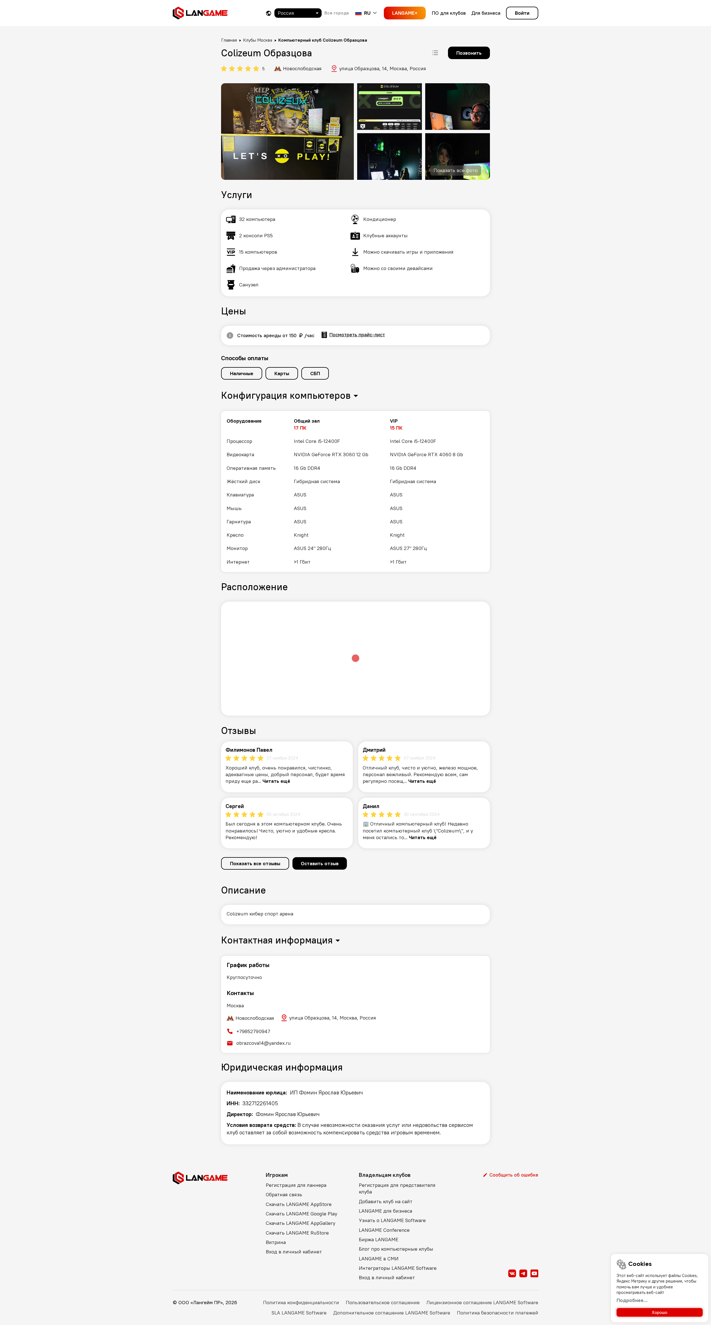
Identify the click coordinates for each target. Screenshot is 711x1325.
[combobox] (298, 13)
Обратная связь (284, 1194)
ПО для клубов (449, 13)
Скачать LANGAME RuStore (297, 1233)
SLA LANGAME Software (299, 1312)
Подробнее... (632, 1300)
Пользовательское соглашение (383, 1302)
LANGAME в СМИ (379, 1258)
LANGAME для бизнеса (385, 1211)
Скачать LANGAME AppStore (299, 1204)
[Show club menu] (435, 53)
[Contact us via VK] (512, 1273)
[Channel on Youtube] (534, 1273)
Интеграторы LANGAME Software (398, 1268)
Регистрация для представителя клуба (397, 1188)
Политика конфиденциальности (301, 1302)
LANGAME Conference (384, 1230)
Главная (229, 40)
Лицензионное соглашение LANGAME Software (482, 1302)
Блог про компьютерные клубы (396, 1249)
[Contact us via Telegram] (523, 1273)
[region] (355, 491)
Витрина (276, 1242)
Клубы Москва (257, 40)
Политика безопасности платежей (497, 1312)
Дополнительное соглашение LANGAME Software (391, 1312)
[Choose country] (269, 13)
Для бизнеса (485, 13)
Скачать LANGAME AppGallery (300, 1223)
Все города (336, 13)
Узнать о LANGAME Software (392, 1220)
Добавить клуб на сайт (385, 1201)
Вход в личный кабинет (294, 1251)
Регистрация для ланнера (296, 1185)
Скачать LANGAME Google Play (301, 1213)
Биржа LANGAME (378, 1239)
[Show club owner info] (230, 335)
